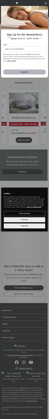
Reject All (24, 226)
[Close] (46, 3)
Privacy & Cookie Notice (34, 207)
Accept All (24, 219)
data (10, 201)
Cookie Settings (24, 213)
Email (5, 45)
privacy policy (11, 61)
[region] (24, 209)
